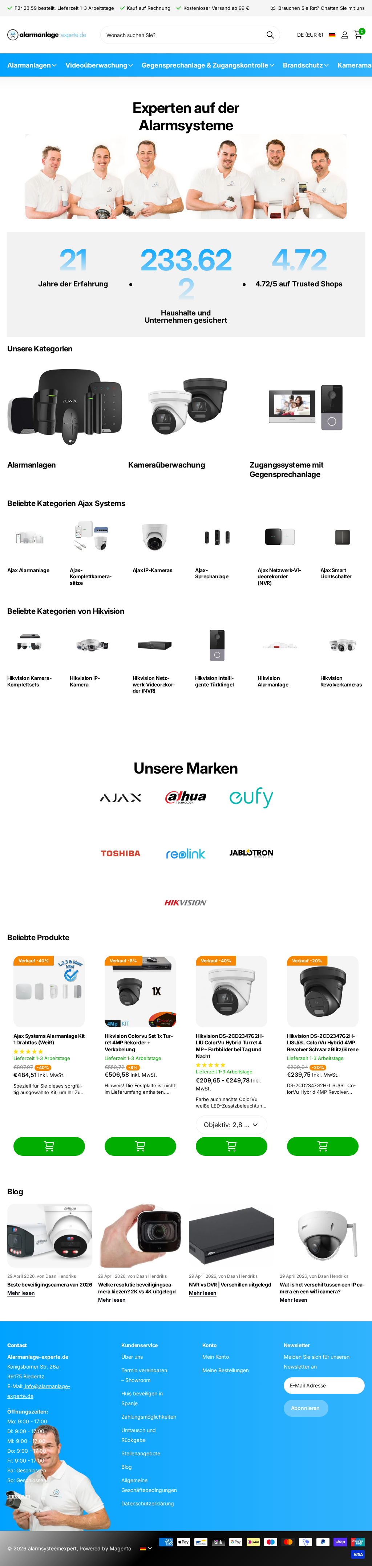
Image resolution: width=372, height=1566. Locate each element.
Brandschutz (303, 65)
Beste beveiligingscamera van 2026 (49, 1284)
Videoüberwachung (96, 65)
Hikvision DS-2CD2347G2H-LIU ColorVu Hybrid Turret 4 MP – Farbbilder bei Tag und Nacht (230, 1046)
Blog (126, 1467)
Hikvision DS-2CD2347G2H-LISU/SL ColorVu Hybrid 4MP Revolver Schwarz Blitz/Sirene (323, 1042)
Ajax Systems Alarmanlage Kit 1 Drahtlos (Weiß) (49, 1039)
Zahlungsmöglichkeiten (148, 1417)
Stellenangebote (140, 1453)
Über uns (132, 1357)
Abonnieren (306, 1408)
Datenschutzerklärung (147, 1503)
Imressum (18, 1496)
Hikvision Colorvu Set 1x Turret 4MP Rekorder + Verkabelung (139, 1042)
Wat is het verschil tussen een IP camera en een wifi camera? (322, 1287)
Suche (270, 35)
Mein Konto (215, 1357)
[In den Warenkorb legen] (49, 1146)
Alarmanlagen (29, 65)
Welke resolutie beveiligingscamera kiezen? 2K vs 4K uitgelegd (136, 1287)
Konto (209, 1345)
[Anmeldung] (344, 35)
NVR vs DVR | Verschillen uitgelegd (230, 1284)
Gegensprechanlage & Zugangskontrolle (205, 65)
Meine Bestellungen (225, 1370)
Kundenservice (139, 1345)
